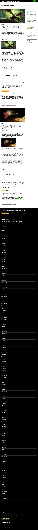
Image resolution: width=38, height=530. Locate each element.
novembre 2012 (3, 354)
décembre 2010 (3, 373)
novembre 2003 (3, 454)
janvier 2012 (3, 359)
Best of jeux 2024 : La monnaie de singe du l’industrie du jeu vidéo (31, 21)
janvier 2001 (3, 489)
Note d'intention (9, 516)
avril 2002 (3, 477)
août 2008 (3, 414)
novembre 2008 (3, 408)
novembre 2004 (3, 445)
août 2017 (3, 299)
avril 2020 (3, 278)
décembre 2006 (3, 428)
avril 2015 (3, 324)
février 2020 (3, 280)
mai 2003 (2, 465)
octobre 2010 (3, 375)
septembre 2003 (3, 458)
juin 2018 (2, 289)
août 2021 (3, 261)
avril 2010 (3, 384)
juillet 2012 (3, 356)
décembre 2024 (3, 234)
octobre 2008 (3, 410)
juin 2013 (2, 345)
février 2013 (3, 349)
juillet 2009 (3, 398)
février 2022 (3, 252)
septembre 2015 (3, 319)
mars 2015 (3, 326)
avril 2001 (3, 486)
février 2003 (3, 468)
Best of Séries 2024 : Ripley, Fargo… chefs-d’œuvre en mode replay (31, 25)
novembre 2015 (3, 315)
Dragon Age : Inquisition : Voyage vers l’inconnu (12, 27)
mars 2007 (3, 424)
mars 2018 (3, 291)
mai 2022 (2, 247)
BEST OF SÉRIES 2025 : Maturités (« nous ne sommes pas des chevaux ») (31, 15)
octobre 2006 (3, 431)
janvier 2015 (3, 329)
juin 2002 (2, 475)
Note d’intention (19, 98)
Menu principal (37, 1)
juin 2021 (2, 264)
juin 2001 (2, 482)
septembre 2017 (3, 298)
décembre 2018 (3, 287)
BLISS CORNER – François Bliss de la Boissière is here (11, 1)
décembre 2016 (3, 303)
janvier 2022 (3, 254)
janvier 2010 (3, 389)
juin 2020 (2, 275)
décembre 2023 (3, 236)
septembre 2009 (3, 396)
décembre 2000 (3, 491)
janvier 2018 (3, 292)
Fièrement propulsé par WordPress (6, 528)
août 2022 (3, 243)
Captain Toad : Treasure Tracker (7, 204)
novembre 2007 (3, 419)
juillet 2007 (3, 421)
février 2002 (3, 479)
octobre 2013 (3, 343)
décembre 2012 (3, 352)
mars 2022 (3, 250)
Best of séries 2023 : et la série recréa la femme (31, 28)
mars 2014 (3, 338)
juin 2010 (2, 380)
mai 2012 (2, 357)
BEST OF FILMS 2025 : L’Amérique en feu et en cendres (31, 8)
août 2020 (3, 273)
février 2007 (3, 426)
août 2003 (3, 459)
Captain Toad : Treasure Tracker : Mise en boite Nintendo (11, 127)
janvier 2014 (3, 340)
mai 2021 (2, 266)
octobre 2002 (3, 472)
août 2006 (3, 435)
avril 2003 (3, 466)
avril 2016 (3, 310)
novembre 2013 (3, 342)
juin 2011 (2, 366)
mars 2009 (3, 405)
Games (2, 24)
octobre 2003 (3, 456)
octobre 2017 (3, 296)
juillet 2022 (3, 245)
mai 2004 (2, 449)
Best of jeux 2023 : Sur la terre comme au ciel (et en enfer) (31, 30)
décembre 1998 (3, 503)
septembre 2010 (3, 377)
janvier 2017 (3, 301)
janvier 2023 (3, 238)
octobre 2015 (3, 317)
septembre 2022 (3, 241)
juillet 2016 (3, 305)
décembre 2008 (3, 407)
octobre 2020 (3, 271)
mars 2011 (3, 370)
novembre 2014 (3, 333)
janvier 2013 (3, 350)
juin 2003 (2, 463)
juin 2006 (2, 438)
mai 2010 (2, 382)
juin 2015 (2, 322)
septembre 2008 (3, 412)
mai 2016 (2, 308)
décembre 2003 (3, 452)
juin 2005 (2, 442)
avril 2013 (3, 347)
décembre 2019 (3, 282)
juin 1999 (2, 500)
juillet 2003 (3, 461)
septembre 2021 (3, 259)
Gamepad (14, 204)
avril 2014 (3, 336)
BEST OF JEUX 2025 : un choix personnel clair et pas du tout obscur (31, 11)
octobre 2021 (3, 257)
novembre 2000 (3, 493)
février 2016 (3, 312)
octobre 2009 (3, 394)
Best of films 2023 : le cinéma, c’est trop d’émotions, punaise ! (31, 33)
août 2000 (3, 496)
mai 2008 (2, 417)
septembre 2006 (3, 433)
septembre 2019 (3, 284)
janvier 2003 (3, 470)
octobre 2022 (3, 240)
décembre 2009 (3, 391)
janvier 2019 (3, 285)
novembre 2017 (3, 294)
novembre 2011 (3, 361)
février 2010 (3, 387)
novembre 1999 (3, 498)
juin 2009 (2, 400)
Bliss (7, 29)
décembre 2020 (3, 268)
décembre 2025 (3, 233)
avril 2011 (3, 368)
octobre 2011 (3, 363)
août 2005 (3, 440)
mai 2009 (2, 401)
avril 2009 (3, 403)
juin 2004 (2, 447)
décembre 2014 (3, 331)
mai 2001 (2, 484)
